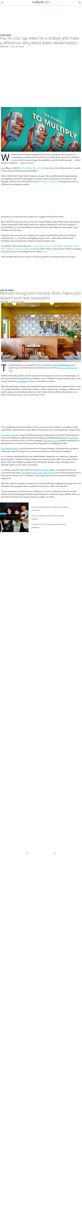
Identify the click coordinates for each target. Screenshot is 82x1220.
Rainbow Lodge (13, 249)
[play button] (41, 129)
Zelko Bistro (58, 246)
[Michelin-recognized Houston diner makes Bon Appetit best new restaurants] (41, 332)
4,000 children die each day (32, 168)
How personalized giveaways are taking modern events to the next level (50, 508)
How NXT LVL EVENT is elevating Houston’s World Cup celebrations (48, 525)
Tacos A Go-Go (45, 246)
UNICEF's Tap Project (49, 181)
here (15, 238)
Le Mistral (27, 249)
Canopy (35, 246)
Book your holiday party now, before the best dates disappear (47, 517)
